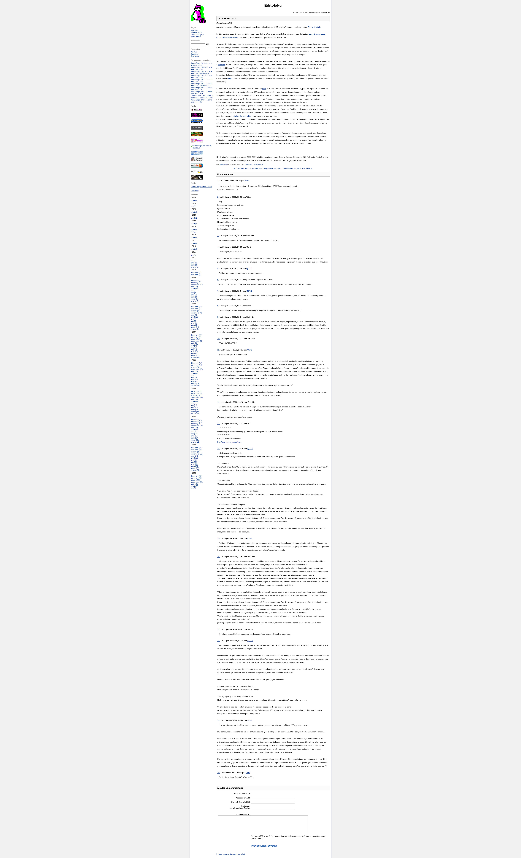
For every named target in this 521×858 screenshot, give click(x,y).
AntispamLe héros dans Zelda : (240, 807)
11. (218, 350)
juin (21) (194, 432)
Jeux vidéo (195, 56)
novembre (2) (196, 281)
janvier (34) (195, 414)
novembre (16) (196, 393)
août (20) (194, 428)
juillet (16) (194, 373)
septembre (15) (197, 369)
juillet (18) (194, 430)
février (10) (195, 327)
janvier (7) (194, 329)
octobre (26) (195, 452)
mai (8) (193, 321)
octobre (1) (195, 283)
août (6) (194, 315)
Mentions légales (197, 34)
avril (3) (194, 295)
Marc (247, 180)
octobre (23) (195, 480)
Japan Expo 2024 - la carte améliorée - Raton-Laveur (201, 72)
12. (218, 402)
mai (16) (194, 406)
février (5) (194, 299)
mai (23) (194, 462)
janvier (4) (194, 301)
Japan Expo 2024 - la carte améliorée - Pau (201, 89)
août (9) (194, 343)
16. (218, 557)
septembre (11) (196, 341)
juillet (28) (194, 317)
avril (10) (194, 351)
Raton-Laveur (223, 164)
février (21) (195, 440)
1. (218, 180)
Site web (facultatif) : (240, 802)
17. (218, 629)
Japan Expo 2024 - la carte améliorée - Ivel (201, 68)
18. (218, 641)
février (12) (195, 355)
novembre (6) (196, 309)
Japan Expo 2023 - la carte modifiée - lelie (201, 101)
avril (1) (194, 263)
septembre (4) (196, 313)
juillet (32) (194, 289)
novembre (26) (196, 478)
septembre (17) (197, 397)
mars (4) (194, 297)
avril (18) (194, 379)
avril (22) (194, 464)
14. (218, 448)
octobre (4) (195, 311)
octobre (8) (195, 367)
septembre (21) (197, 426)
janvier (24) (195, 470)
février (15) (195, 383)
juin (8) (193, 488)
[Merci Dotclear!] (197, 173)
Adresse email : (243, 798)
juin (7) (193, 291)
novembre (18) (196, 422)
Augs (230, 78)
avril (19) (194, 408)
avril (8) (194, 323)
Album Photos (196, 32)
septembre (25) (197, 454)
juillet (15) (194, 402)
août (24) (194, 456)
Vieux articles (196, 37)
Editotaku (273, 5)
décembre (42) (196, 391)
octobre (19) (195, 424)
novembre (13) (196, 365)
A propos (194, 30)
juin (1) (193, 206)
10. (218, 338)
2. (218, 197)
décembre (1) (196, 273)
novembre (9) (196, 337)
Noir (264, 89)
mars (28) (194, 466)
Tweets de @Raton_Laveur (201, 187)
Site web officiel (314, 27)
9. (218, 317)
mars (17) (194, 381)
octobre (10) (195, 339)
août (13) (194, 287)
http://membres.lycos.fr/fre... (229, 442)
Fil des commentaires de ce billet (230, 854)
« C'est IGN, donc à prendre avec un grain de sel (255, 168)
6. (218, 280)
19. (218, 720)
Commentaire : (243, 814)
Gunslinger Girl (224, 23)
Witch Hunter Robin (242, 116)
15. (218, 538)
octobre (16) (195, 395)
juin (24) (194, 347)
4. (218, 247)
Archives (194, 195)
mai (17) (194, 434)
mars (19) (194, 410)
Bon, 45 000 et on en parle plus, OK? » (295, 168)
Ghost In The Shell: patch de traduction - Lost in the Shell (202, 97)
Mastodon (194, 191)
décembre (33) (196, 335)
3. (218, 236)
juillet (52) (194, 486)
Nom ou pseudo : (242, 794)
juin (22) (194, 460)
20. (218, 772)
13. (218, 423)
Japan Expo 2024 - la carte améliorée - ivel (201, 93)
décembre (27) (196, 448)
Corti (249, 350)
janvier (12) (195, 357)
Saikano (221, 65)
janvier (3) (194, 267)
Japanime (249, 164)
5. (218, 268)
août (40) (194, 484)
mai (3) (193, 293)
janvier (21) (195, 386)
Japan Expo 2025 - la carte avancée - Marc (201, 64)
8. (218, 306)
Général (194, 52)
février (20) (195, 412)
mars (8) (194, 325)
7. (218, 291)
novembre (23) (196, 450)
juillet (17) (194, 345)
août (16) (194, 399)
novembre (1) (196, 275)
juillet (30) (194, 458)
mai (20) (194, 377)
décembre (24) (196, 420)
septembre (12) (197, 285)
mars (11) (194, 353)
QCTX (249, 268)
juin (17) (194, 375)
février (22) (195, 468)
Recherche (195, 41)
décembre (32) (196, 307)
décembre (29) (196, 476)
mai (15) (194, 349)
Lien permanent (258, 164)
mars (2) (194, 265)
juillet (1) (194, 200)
